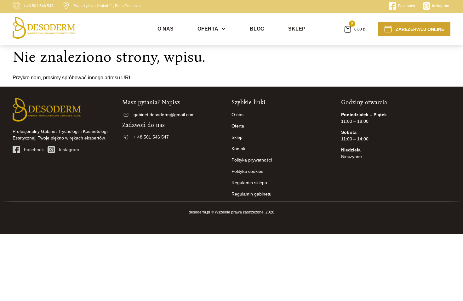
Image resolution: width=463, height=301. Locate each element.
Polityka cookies (247, 171)
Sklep (297, 28)
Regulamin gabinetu (252, 193)
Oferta (207, 28)
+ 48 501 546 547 (38, 6)
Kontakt (239, 148)
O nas (165, 28)
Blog (257, 28)
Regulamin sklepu (249, 182)
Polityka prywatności (252, 159)
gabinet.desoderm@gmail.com (164, 114)
